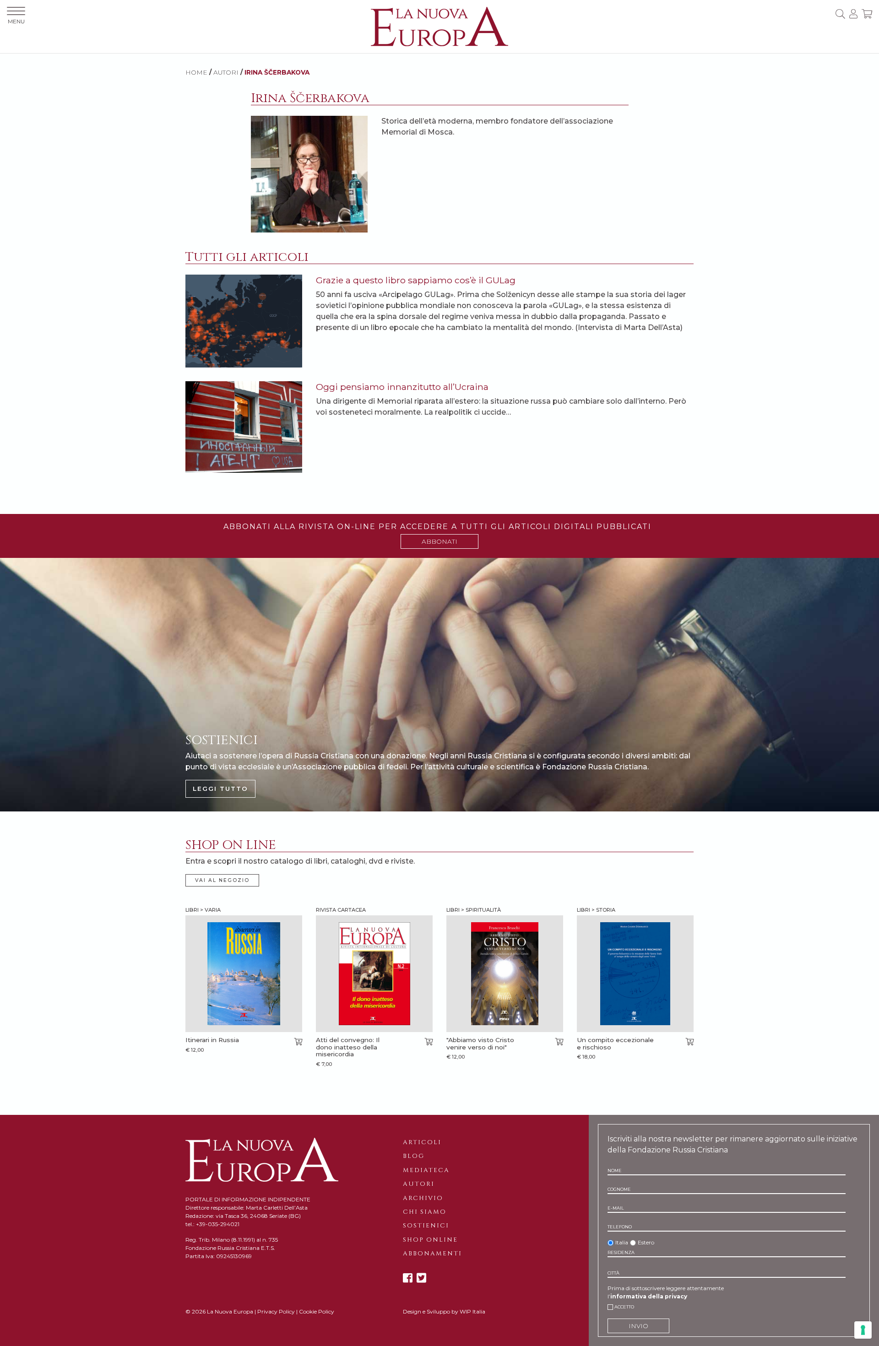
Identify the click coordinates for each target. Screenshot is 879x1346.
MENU (16, 21)
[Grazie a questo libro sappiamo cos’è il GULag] (243, 320)
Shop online (430, 1240)
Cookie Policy (316, 1311)
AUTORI (226, 72)
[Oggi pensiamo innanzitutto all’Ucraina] (243, 426)
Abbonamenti (432, 1253)
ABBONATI (439, 541)
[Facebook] (407, 1278)
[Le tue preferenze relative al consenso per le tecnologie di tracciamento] (863, 1330)
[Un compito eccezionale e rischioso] (635, 973)
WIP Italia (472, 1311)
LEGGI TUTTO (220, 788)
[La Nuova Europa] (439, 26)
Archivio (423, 1198)
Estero (646, 1242)
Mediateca (426, 1170)
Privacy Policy (276, 1311)
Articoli (422, 1142)
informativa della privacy (648, 1296)
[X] (421, 1278)
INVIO (638, 1326)
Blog (413, 1156)
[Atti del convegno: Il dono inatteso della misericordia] (374, 973)
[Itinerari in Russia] (243, 973)
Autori (418, 1184)
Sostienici (426, 1226)
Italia (621, 1242)
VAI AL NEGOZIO (222, 880)
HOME (196, 72)
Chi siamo (424, 1212)
